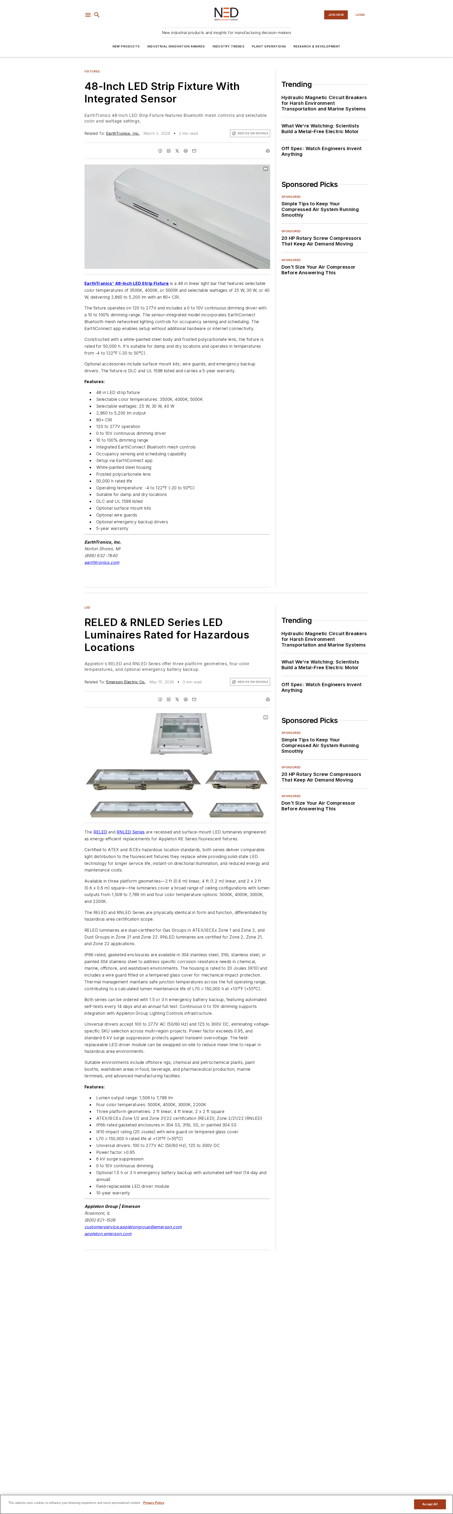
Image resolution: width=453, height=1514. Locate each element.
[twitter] (177, 150)
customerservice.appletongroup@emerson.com (133, 1226)
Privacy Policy (153, 1503)
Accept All (429, 1504)
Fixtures (92, 71)
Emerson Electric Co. (126, 682)
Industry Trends (228, 46)
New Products (126, 46)
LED (87, 607)
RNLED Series (131, 831)
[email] (194, 150)
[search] (97, 14)
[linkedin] (168, 150)
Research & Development (317, 46)
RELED (100, 831)
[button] (88, 14)
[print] (267, 150)
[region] (226, 1504)
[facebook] (160, 150)
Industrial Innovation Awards (176, 46)
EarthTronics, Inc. (123, 133)
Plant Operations (269, 46)
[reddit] (185, 150)
